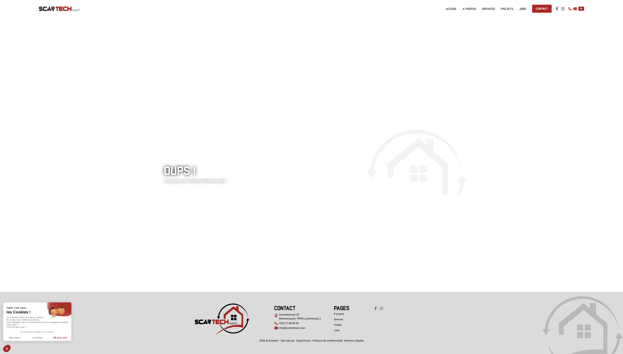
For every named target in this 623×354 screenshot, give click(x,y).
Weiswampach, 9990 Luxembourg (299, 316)
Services (488, 8)
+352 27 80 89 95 (289, 323)
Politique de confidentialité (327, 340)
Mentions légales (354, 340)
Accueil (451, 8)
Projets (507, 8)
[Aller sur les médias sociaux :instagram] (563, 9)
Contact (542, 8)
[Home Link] (222, 320)
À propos (339, 313)
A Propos (469, 8)
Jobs (522, 8)
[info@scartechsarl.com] (575, 9)
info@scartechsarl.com (292, 327)
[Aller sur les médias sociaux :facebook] (557, 9)
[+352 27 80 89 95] (570, 9)
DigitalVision (303, 340)
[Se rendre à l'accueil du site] (128, 8)
